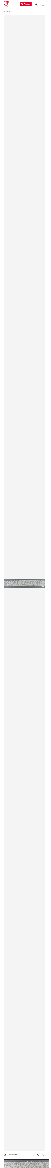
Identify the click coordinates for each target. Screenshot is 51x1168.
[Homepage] (6, 4)
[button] (24, 583)
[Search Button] (36, 4)
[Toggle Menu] (43, 4)
